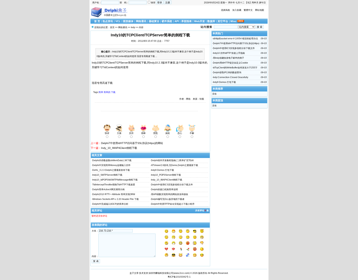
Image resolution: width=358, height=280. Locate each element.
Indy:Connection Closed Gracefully (230, 77)
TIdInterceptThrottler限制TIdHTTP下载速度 (113, 184)
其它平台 (223, 21)
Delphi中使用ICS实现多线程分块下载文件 (172, 184)
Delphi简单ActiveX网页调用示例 (108, 189)
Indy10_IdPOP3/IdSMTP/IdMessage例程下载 (115, 179)
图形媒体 (128, 21)
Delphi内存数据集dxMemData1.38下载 (111, 160)
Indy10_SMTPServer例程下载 (107, 175)
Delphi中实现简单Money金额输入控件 (111, 165)
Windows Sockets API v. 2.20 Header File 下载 (115, 199)
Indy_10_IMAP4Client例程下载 (119, 147)
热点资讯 (108, 21)
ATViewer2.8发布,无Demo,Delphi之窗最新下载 (174, 165)
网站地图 (259, 10)
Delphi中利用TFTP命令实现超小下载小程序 (172, 204)
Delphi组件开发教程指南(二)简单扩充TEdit (172, 160)
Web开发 (199, 21)
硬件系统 (167, 21)
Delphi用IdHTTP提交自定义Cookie (230, 62)
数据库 (211, 21)
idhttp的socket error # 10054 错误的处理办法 (235, 38)
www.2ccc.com (181, 273)
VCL (118, 21)
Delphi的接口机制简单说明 (164, 189)
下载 (113, 92)
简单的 (107, 92)
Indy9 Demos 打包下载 (162, 170)
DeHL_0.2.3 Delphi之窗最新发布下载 (111, 170)
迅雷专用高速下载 (102, 82)
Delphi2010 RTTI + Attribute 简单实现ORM (113, 194)
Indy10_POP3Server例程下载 (166, 175)
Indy (133, 27)
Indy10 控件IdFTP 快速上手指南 (229, 53)
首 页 (97, 21)
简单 (101, 92)
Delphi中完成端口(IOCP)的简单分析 (110, 204)
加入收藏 (236, 10)
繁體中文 (248, 10)
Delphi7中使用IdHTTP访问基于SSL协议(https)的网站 (132, 143)
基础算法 (154, 21)
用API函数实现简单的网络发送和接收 (169, 194)
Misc (233, 21)
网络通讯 (141, 21)
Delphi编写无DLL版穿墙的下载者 (167, 199)
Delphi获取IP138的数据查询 (227, 72)
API (177, 21)
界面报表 (186, 21)
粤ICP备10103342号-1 (179, 277)
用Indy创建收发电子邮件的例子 (228, 58)
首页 (112, 27)
